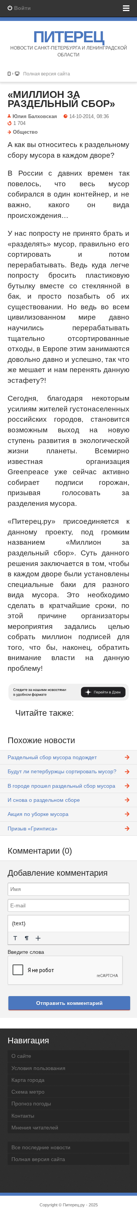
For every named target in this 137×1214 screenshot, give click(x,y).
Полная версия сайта (46, 73)
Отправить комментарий (69, 1003)
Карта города (28, 1080)
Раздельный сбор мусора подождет (52, 757)
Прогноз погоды (31, 1103)
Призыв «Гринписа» (32, 828)
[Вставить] (38, 938)
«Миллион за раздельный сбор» (61, 99)
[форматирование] (15, 938)
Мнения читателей (34, 1127)
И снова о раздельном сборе (44, 800)
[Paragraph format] (26, 938)
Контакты (22, 1116)
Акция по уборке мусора (38, 814)
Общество (25, 132)
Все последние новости (40, 1147)
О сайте (21, 1056)
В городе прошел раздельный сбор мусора (61, 786)
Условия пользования (38, 1068)
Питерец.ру (74, 1205)
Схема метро (28, 1092)
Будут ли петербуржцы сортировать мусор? (62, 771)
